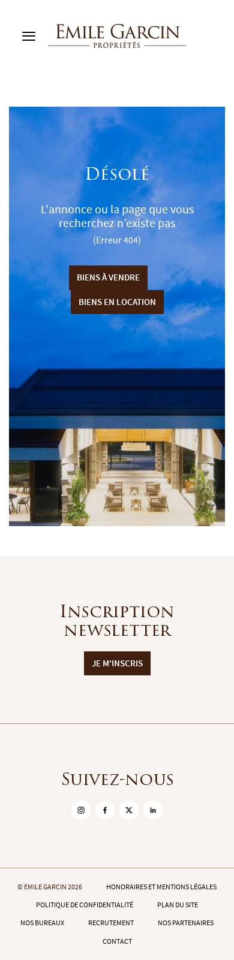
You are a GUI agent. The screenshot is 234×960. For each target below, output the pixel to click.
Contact (117, 941)
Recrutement (111, 923)
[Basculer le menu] (28, 36)
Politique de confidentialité (84, 905)
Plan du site (177, 905)
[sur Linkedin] (153, 810)
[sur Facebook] (105, 810)
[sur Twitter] (129, 810)
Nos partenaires (186, 923)
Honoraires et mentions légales (161, 887)
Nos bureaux (42, 923)
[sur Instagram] (81, 810)
